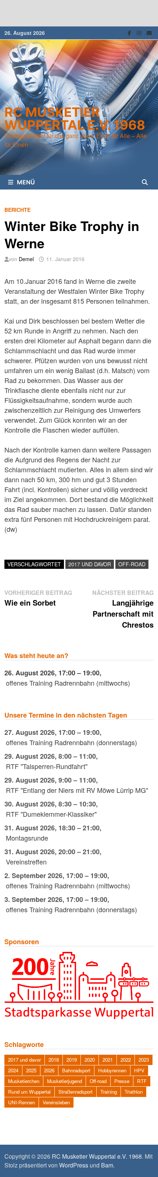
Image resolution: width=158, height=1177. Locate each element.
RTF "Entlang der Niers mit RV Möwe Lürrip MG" (77, 790)
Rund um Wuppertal (29, 1091)
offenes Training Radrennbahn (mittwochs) (68, 682)
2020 (90, 1059)
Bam (107, 1165)
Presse (121, 1080)
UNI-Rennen (21, 1102)
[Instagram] (140, 32)
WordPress (73, 1165)
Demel (26, 259)
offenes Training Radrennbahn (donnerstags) (71, 742)
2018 (54, 1059)
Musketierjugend (64, 1080)
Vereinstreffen (26, 861)
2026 (49, 1070)
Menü (26, 182)
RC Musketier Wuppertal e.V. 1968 (74, 118)
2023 (144, 1059)
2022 (126, 1059)
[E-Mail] (149, 32)
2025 (31, 1070)
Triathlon (134, 1091)
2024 (13, 1070)
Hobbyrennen (112, 1070)
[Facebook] (130, 32)
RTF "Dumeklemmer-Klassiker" (51, 814)
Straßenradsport (75, 1091)
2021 (108, 1059)
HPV (139, 1070)
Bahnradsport (76, 1070)
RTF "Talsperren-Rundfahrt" (46, 766)
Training (108, 1091)
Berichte (17, 209)
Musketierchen (23, 1080)
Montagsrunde (27, 837)
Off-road (132, 564)
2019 (72, 1059)
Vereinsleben (56, 1102)
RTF (142, 1080)
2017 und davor (89, 564)
